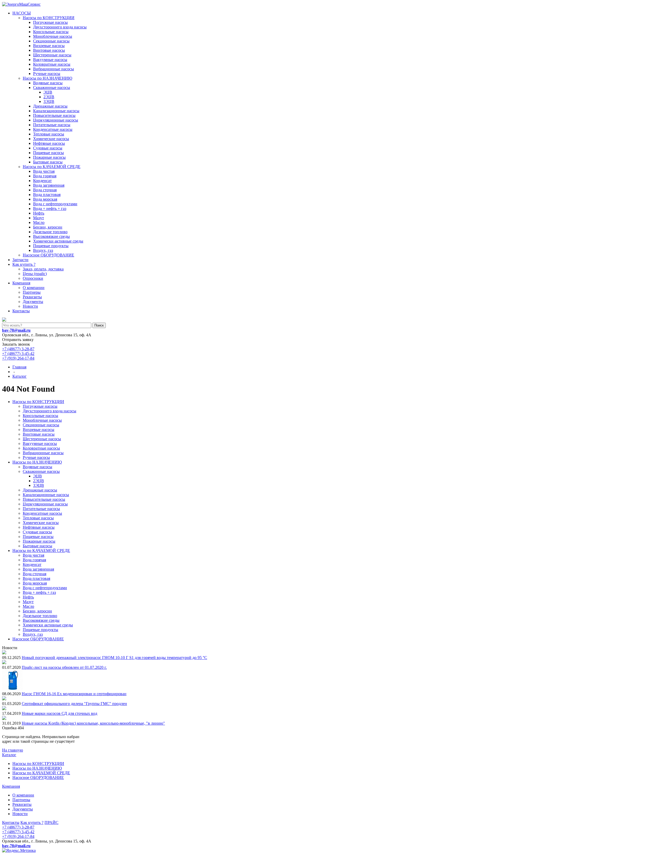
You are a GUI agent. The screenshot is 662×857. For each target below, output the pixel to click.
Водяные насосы (48, 83)
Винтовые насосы (49, 50)
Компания (21, 283)
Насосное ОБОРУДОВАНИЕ (48, 255)
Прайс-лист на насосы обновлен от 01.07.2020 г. (64, 667)
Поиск (99, 325)
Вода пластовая (47, 194)
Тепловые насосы (48, 134)
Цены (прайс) (35, 273)
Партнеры (32, 292)
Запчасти (20, 259)
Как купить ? (23, 264)
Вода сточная (45, 190)
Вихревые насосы (49, 45)
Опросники (33, 278)
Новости (30, 306)
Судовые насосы (47, 148)
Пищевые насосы (48, 152)
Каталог (9, 755)
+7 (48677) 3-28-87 (18, 349)
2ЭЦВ (48, 97)
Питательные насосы (51, 125)
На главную (12, 750)
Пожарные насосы (49, 157)
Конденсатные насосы (52, 129)
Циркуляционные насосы (55, 120)
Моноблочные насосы (52, 36)
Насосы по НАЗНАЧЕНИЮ (47, 78)
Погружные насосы (50, 22)
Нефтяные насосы (49, 143)
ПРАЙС (51, 822)
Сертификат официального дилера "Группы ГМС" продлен (74, 703)
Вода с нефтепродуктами (55, 204)
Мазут (38, 218)
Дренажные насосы (50, 106)
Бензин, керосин (47, 227)
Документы (33, 301)
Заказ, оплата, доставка (43, 269)
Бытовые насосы (48, 162)
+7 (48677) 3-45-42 (18, 353)
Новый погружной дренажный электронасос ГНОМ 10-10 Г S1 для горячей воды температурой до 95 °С (114, 657)
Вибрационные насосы (53, 69)
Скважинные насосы (51, 87)
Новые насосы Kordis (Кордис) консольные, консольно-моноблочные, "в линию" (93, 723)
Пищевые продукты (51, 246)
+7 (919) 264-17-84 (18, 358)
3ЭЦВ (48, 101)
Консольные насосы (51, 31)
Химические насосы (51, 138)
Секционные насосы (51, 41)
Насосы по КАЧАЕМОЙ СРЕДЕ (51, 166)
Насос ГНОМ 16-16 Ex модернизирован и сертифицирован (74, 694)
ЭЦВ (47, 92)
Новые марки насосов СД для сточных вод (59, 713)
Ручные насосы (46, 73)
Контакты (21, 311)
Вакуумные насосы (50, 59)
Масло (38, 222)
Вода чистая (44, 171)
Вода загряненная (48, 185)
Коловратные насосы (51, 64)
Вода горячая (44, 176)
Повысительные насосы (54, 115)
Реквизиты (32, 297)
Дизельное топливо (50, 232)
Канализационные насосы (56, 111)
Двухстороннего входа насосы (60, 27)
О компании (33, 287)
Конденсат (42, 180)
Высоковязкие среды (51, 236)
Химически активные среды (58, 241)
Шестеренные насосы (52, 55)
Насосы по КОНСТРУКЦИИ (48, 18)
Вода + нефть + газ (49, 208)
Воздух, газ (43, 250)
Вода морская (45, 199)
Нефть (38, 213)
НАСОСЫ (21, 13)
